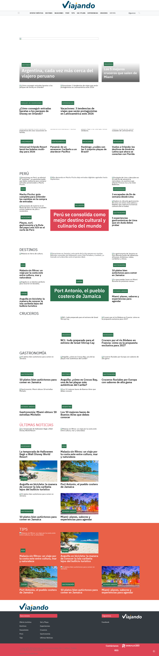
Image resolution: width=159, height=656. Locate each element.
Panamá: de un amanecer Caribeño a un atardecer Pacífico (63, 149)
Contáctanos (112, 645)
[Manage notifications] (154, 651)
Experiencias (93, 13)
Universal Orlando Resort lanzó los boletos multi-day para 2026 (33, 149)
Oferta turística (36, 13)
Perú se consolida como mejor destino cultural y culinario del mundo (79, 220)
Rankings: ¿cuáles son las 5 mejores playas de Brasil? (94, 149)
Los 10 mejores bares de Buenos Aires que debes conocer (75, 414)
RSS (116, 650)
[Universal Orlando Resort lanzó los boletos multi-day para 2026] (33, 137)
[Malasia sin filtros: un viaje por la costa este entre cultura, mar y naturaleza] (33, 260)
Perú (67, 13)
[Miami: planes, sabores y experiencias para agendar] (126, 286)
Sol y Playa (81, 13)
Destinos (48, 13)
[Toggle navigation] (18, 13)
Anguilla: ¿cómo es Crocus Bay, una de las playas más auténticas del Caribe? (79, 382)
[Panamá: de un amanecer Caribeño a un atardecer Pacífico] (64, 137)
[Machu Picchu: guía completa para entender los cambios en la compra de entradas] (33, 184)
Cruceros (104, 13)
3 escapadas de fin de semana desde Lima (123, 195)
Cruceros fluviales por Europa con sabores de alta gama (119, 381)
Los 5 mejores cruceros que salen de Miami (120, 73)
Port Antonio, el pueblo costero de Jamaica (79, 293)
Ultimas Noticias (46, 638)
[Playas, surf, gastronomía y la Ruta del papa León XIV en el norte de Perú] (33, 212)
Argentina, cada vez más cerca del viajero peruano (57, 73)
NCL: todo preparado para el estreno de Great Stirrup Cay (78, 341)
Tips (73, 13)
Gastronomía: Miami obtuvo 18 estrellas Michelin (38, 413)
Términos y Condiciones (28, 653)
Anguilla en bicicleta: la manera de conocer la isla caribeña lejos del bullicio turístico (32, 302)
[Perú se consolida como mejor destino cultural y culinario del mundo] (79, 193)
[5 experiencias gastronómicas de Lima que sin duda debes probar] (126, 208)
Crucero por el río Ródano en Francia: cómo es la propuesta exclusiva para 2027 (119, 342)
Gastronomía (45, 634)
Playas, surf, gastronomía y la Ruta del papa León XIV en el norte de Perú (32, 226)
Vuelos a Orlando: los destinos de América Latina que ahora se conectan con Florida (123, 150)
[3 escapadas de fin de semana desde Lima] (126, 184)
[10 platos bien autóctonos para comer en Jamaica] (126, 260)
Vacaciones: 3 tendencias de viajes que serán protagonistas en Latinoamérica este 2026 (79, 111)
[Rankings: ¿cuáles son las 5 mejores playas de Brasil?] (95, 137)
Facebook (105, 622)
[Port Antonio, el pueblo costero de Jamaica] (79, 269)
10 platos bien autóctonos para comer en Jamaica (124, 273)
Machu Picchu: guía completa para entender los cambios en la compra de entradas (33, 198)
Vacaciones (59, 13)
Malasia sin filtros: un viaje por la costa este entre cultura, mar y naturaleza (31, 274)
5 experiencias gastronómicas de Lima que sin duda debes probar (124, 221)
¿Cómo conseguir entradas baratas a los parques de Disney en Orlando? (35, 111)
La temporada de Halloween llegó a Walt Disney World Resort (36, 454)
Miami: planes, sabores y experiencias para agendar (125, 299)
